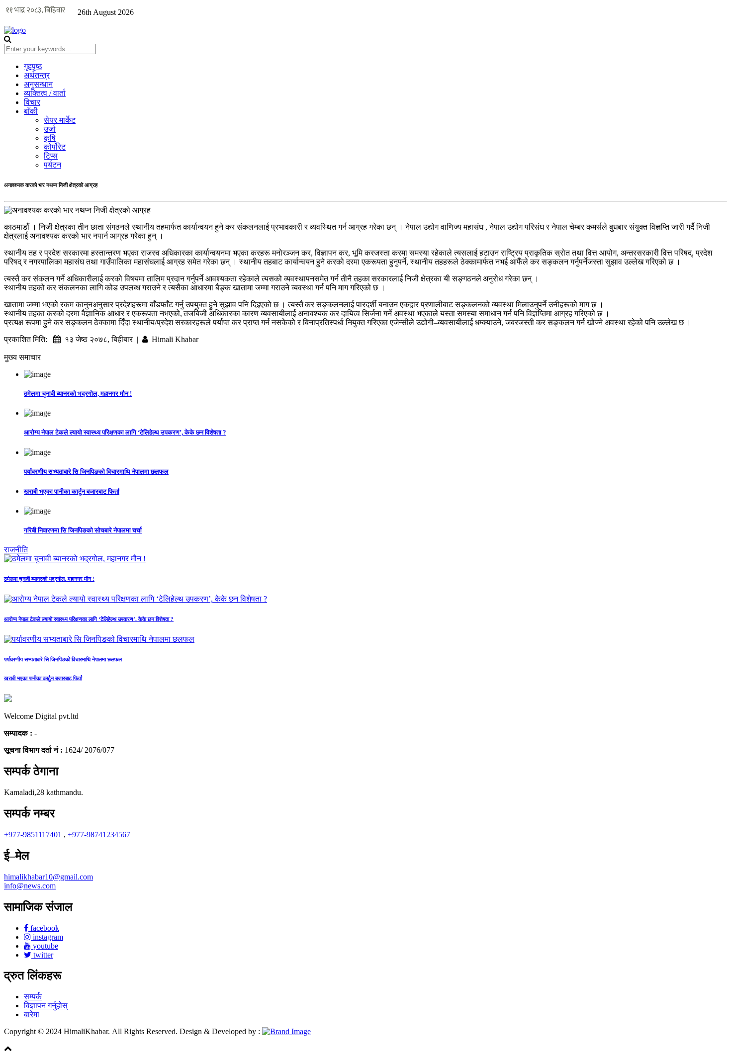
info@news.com (30, 885)
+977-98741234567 (99, 834)
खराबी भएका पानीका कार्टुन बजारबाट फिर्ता (71, 491)
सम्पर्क (33, 996)
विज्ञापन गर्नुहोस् (46, 1005)
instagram (47, 937)
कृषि (50, 138)
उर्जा (50, 129)
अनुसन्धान (38, 84)
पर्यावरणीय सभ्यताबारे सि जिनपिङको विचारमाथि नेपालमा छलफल (96, 471)
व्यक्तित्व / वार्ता (45, 93)
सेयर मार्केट (60, 120)
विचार (32, 102)
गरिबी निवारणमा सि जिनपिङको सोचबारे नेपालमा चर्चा (83, 530)
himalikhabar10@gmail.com (48, 877)
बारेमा (31, 1014)
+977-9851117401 (33, 834)
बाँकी (31, 111)
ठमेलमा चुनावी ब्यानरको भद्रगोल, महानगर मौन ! (78, 393)
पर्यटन (52, 165)
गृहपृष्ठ (33, 66)
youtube (44, 946)
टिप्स (51, 156)
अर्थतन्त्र (37, 75)
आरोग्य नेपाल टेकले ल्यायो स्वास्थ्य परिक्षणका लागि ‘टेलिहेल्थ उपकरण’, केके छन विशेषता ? (125, 432)
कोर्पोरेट (55, 147)
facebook (43, 928)
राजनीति (16, 549)
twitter (42, 955)
